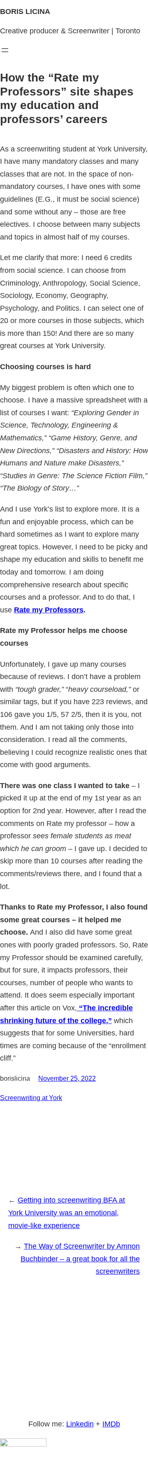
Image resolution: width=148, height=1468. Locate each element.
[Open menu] (5, 50)
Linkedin (80, 1424)
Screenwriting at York (31, 1097)
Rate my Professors (48, 610)
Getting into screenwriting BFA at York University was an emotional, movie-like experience (66, 1212)
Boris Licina (25, 11)
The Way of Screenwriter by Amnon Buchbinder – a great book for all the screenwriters (80, 1258)
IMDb (111, 1424)
